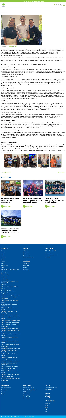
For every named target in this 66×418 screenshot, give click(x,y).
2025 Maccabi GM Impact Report (9, 368)
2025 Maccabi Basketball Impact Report (9, 308)
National (47, 403)
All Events (25, 251)
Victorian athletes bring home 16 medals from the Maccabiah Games (33, 200)
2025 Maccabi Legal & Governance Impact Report (9, 358)
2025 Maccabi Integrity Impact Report (10, 361)
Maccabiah (26, 253)
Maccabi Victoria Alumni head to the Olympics (10, 270)
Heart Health (4, 380)
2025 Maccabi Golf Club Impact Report (10, 320)
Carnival (25, 267)
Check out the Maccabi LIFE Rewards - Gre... (33, 1)
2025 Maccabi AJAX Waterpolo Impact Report (10, 331)
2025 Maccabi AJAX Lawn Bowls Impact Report (10, 334)
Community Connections (51, 255)
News (2, 259)
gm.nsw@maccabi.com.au (51, 387)
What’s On (47, 257)
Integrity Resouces (6, 288)
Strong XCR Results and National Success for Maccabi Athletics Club (10, 231)
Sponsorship (4, 265)
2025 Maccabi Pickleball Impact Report (10, 348)
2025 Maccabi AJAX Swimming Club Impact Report (9, 325)
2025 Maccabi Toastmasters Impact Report (10, 341)
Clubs (2, 255)
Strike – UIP (4, 277)
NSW (46, 405)
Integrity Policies (5, 293)
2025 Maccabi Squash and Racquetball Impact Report (10, 345)
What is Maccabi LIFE (50, 251)
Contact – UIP (4, 279)
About (2, 253)
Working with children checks (8, 291)
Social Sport (26, 265)
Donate (3, 392)
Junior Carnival (26, 255)
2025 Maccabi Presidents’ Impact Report (9, 371)
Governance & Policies (28, 387)
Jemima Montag (5, 273)
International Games (28, 257)
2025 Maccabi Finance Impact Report (10, 366)
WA (46, 411)
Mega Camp (26, 269)
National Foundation (6, 387)
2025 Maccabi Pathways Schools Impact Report (9, 363)
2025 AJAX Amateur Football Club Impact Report (9, 304)
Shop (2, 267)
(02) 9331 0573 (48, 389)
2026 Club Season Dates (7, 376)
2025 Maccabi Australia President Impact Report (9, 351)
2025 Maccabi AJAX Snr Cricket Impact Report (10, 317)
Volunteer (3, 394)
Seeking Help (26, 394)
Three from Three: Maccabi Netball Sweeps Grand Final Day (54, 200)
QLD (46, 407)
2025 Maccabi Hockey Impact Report (10, 295)
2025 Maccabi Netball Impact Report (10, 328)
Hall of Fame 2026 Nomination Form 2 (10, 378)
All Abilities (26, 263)
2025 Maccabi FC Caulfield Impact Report (9, 301)
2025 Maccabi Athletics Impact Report (10, 315)
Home (2, 251)
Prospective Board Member (30, 389)
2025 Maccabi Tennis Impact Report (10, 322)
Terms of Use (26, 398)
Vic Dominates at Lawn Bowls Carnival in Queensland (10, 200)
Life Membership (27, 392)
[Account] (58, 5)
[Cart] (56, 5)
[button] (64, 5)
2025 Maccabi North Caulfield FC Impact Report (9, 297)
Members (3, 257)
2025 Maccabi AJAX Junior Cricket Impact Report (9, 312)
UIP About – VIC (5, 275)
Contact (3, 261)
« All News (4, 13)
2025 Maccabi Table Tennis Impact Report (9, 338)
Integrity (3, 284)
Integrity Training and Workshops (9, 286)
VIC (46, 409)
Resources (48, 253)
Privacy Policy (26, 396)
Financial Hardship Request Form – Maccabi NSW (9, 281)
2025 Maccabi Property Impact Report (10, 374)
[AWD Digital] (31, 416)
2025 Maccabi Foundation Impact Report (9, 354)
